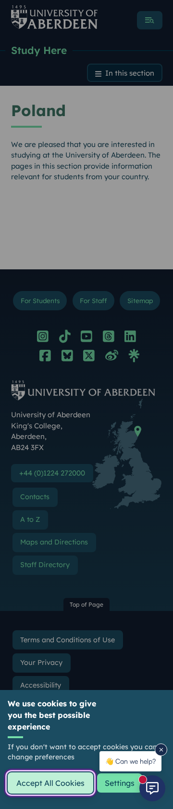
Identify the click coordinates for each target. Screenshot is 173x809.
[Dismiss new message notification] (161, 749)
